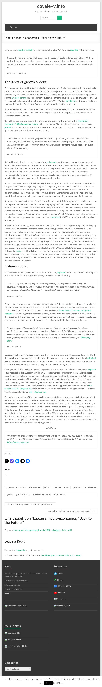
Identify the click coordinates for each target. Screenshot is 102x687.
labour (47, 487)
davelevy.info (51, 6)
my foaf (66, 606)
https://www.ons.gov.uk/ (18, 442)
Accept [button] (48, 683)
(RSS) (68, 586)
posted (8, 127)
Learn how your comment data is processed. (61, 555)
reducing (56, 217)
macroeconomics (62, 487)
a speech (92, 370)
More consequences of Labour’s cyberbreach (30, 504)
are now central (19, 98)
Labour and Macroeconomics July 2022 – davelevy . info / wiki (43, 530)
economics (21, 487)
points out (71, 101)
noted (18, 251)
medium (62, 599)
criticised (91, 358)
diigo (59, 586)
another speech (25, 50)
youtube (61, 593)
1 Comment (60, 495)
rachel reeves (90, 487)
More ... (8, 593)
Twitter (60, 574)
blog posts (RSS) (14, 633)
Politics (48, 495)
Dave (10, 495)
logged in (20, 550)
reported (74, 50)
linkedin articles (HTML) (17, 646)
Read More (58, 683)
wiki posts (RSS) (14, 640)
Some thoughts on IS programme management (71, 511)
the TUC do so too (37, 392)
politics (76, 487)
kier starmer (35, 487)
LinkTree (60, 580)
